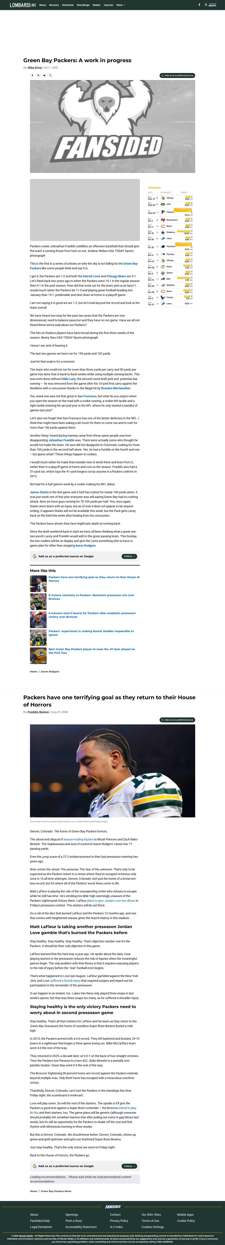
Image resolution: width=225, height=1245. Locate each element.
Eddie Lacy (68, 379)
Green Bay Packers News (56, 1191)
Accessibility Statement (81, 1227)
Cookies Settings (153, 1227)
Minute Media (26, 1236)
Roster (97, 4)
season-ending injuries (78, 839)
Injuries (108, 4)
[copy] (50, 75)
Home (33, 671)
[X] (206, 4)
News (42, 4)
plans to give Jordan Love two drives (111, 900)
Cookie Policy (186, 1221)
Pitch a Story (73, 1221)
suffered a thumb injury (65, 980)
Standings (83, 4)
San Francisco (86, 396)
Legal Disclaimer (41, 1227)
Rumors (54, 4)
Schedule (68, 4)
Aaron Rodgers (85, 545)
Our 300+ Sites (151, 1214)
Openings (71, 1214)
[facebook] (199, 4)
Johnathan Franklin (61, 440)
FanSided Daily (40, 1221)
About (34, 1214)
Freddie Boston (38, 712)
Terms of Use (150, 1221)
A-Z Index (116, 1227)
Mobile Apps (185, 1214)
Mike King (35, 67)
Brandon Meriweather (115, 388)
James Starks (39, 492)
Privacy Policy (119, 1221)
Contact (115, 1214)
